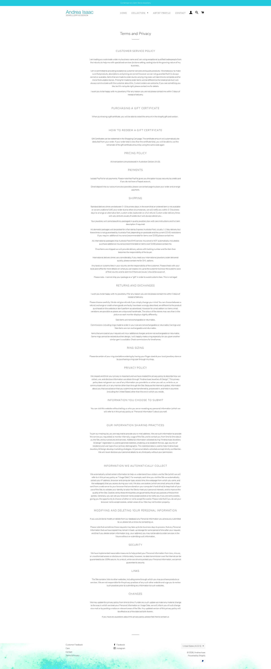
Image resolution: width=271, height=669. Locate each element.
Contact (69, 652)
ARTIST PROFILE (162, 13)
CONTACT (180, 13)
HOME (123, 13)
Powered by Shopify (196, 655)
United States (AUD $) (192, 646)
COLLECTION (139, 13)
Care (68, 648)
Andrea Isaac (199, 652)
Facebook (120, 644)
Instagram (120, 648)
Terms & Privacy (72, 655)
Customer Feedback (74, 644)
